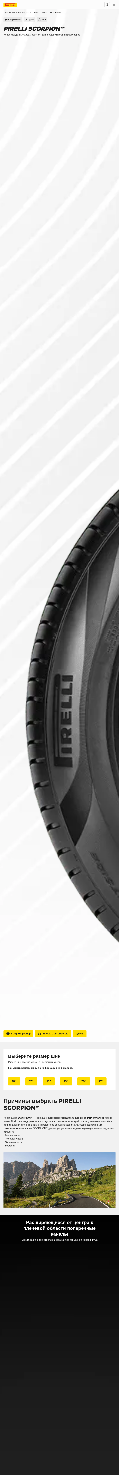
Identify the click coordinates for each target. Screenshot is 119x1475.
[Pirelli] (12, 5)
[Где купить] (107, 4)
